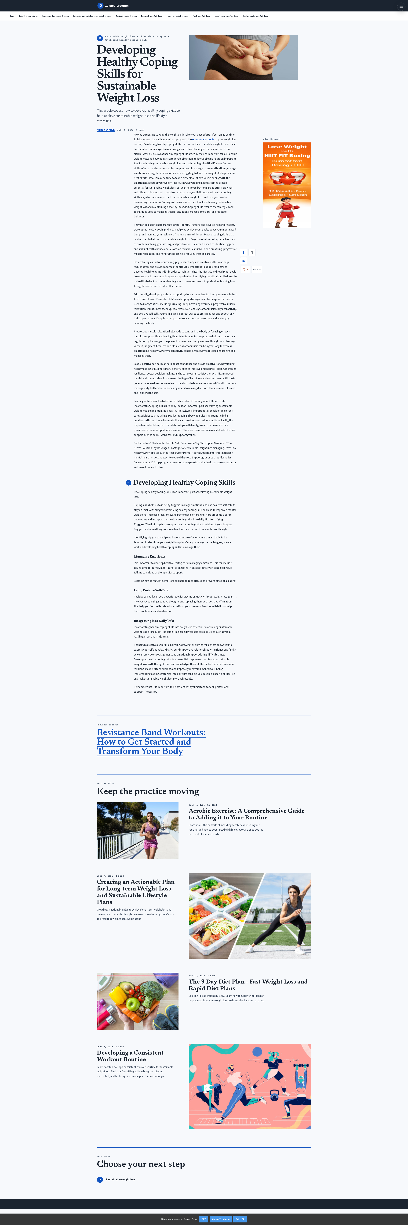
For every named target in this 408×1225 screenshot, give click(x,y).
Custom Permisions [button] (220, 1219)
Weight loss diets (27, 16)
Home (12, 16)
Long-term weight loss (226, 16)
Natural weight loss (151, 16)
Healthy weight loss (177, 16)
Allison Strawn (106, 130)
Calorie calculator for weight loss (92, 16)
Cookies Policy (190, 1219)
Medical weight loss (126, 16)
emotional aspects (203, 139)
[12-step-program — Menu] (401, 7)
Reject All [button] (240, 1219)
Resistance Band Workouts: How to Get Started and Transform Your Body (151, 742)
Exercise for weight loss (55, 16)
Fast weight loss (201, 16)
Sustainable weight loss (255, 16)
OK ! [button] (203, 1219)
